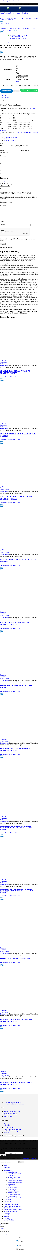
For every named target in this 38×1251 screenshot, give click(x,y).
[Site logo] (13, 12)
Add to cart (6, 91)
